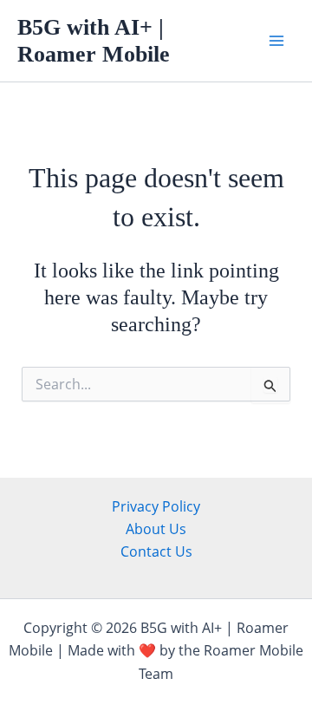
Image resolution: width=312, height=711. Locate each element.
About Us (156, 528)
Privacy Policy (156, 506)
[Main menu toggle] (276, 41)
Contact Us (156, 551)
